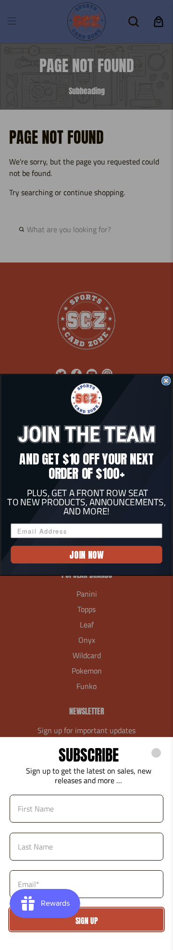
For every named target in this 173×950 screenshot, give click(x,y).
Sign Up (86, 920)
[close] (156, 753)
